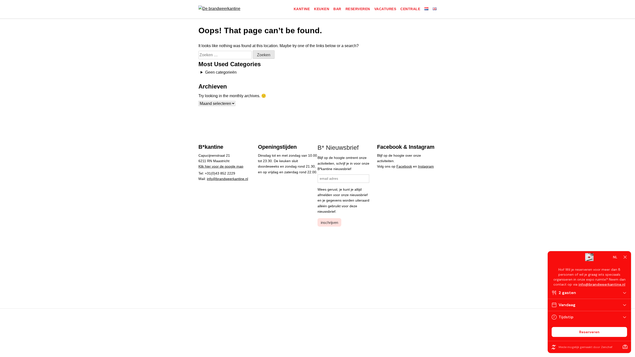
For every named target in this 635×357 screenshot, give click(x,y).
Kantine (302, 9)
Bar (337, 9)
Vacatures (385, 9)
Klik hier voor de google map (220, 166)
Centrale (410, 9)
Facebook (404, 166)
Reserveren (358, 9)
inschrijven (329, 222)
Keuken (321, 9)
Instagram (426, 166)
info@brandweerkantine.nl (227, 179)
